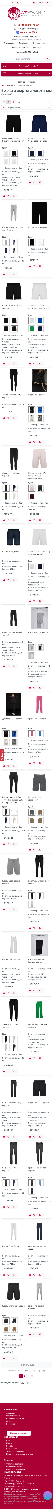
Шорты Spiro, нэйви (10, 551)
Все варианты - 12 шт (13, 257)
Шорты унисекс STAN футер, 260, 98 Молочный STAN (37, 476)
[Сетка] (8, 102)
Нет (28, 1383)
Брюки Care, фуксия (37, 719)
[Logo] (26, 13)
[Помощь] (35, 2)
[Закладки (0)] (13, 2)
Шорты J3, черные (36, 395)
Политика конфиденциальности (20, 1454)
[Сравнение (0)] (18, 2)
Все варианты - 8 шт (14, 503)
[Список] (3, 102)
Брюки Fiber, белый (10, 1246)
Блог (8, 1440)
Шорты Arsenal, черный (38, 1103)
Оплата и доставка (41, 43)
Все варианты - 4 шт (39, 424)
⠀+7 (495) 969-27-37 (27, 25)
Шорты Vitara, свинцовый (13, 1306)
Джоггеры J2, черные (12, 719)
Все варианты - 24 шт (13, 1336)
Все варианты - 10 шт (13, 335)
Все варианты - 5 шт (14, 168)
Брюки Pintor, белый (11, 959)
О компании (9, 43)
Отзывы (9, 1421)
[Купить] (4, 196)
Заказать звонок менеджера (26, 36)
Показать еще (26, 1364)
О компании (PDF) (14, 1416)
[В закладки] (9, 196)
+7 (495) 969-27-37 (16, 1481)
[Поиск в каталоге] (48, 59)
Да (22, 1383)
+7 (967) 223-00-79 (25, 1483)
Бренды (9, 1446)
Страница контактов (15, 1418)
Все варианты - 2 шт (39, 160)
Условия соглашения (15, 1451)
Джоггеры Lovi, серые (38, 632)
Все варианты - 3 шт (39, 503)
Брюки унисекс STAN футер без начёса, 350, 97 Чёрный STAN (12, 800)
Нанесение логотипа (20, 47)
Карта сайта (11, 1448)
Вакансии (10, 1424)
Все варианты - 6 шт (39, 335)
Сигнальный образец (15, 1469)
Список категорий (27, 82)
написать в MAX (28, 32)
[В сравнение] (15, 196)
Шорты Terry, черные (37, 227)
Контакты (37, 47)
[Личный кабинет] (48, 2)
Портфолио (11, 1443)
